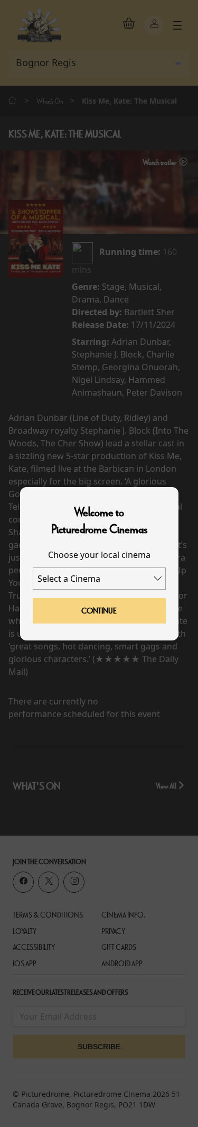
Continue (99, 611)
